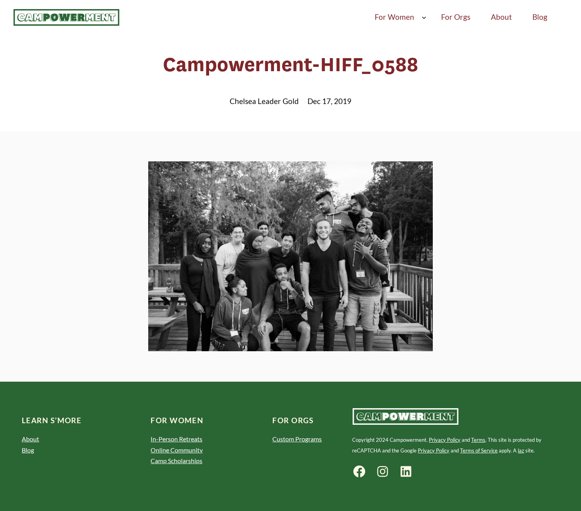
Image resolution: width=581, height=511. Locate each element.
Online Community (177, 450)
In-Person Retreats (176, 439)
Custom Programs (297, 439)
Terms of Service (479, 450)
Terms (478, 440)
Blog (28, 450)
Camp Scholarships (176, 460)
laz (521, 450)
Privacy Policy (444, 440)
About (30, 439)
